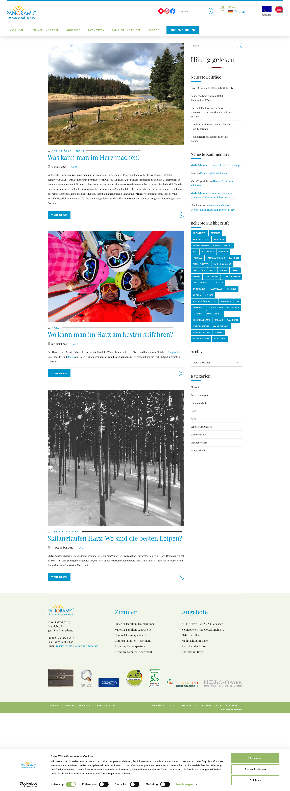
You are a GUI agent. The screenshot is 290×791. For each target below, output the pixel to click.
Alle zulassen (255, 758)
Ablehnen (255, 780)
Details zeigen (184, 784)
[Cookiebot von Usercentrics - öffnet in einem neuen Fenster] (28, 784)
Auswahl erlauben (255, 769)
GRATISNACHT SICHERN (116, 424)
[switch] (104, 784)
